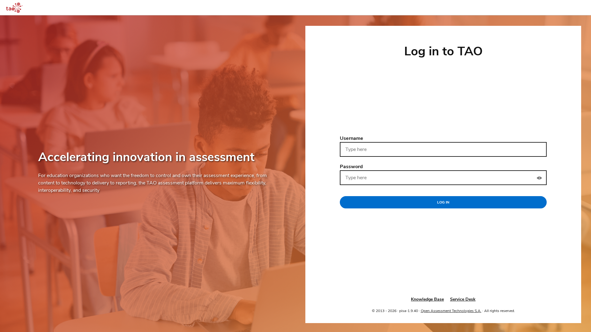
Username (351, 138)
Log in (443, 202)
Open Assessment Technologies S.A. (451, 310)
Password (351, 166)
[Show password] (539, 177)
